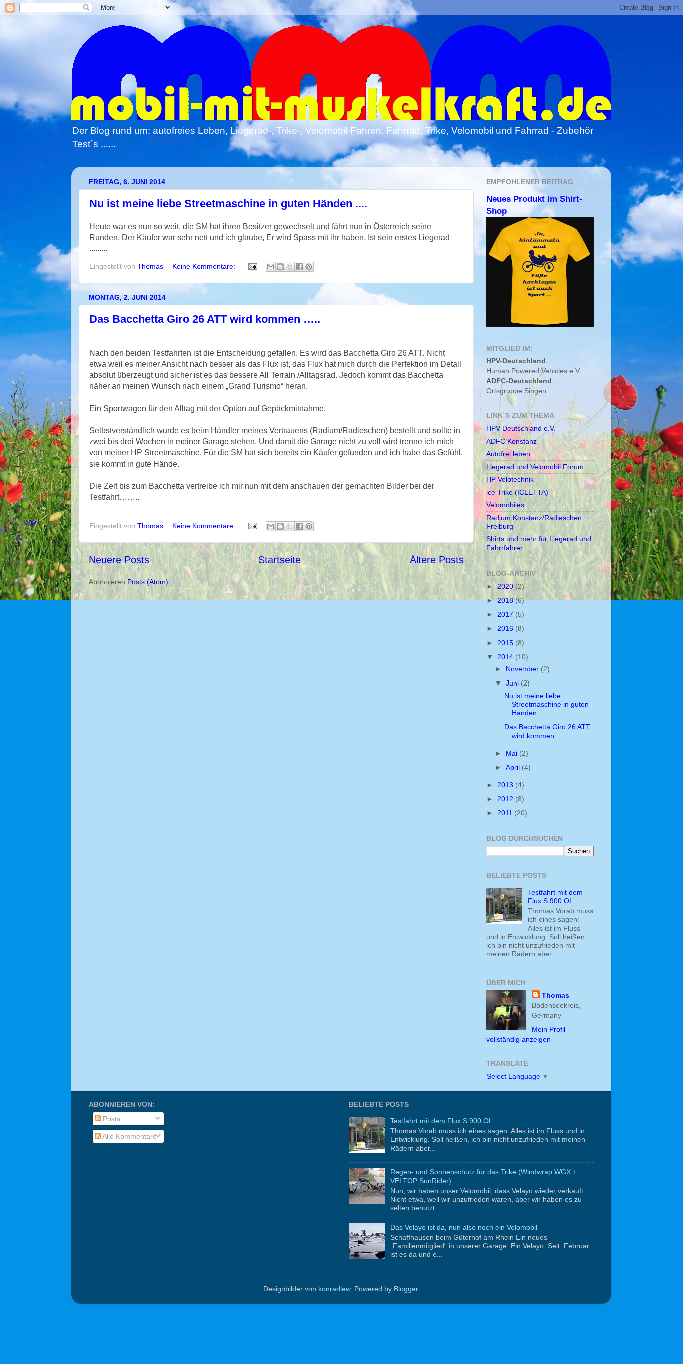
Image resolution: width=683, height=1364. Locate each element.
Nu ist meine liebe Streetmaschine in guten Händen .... (229, 203)
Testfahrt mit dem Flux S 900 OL (555, 896)
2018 (507, 600)
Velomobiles (505, 505)
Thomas (556, 995)
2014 (507, 657)
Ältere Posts (437, 559)
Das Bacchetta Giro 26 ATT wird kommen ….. (205, 319)
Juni (513, 683)
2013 (507, 785)
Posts (110, 1119)
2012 (507, 799)
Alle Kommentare (129, 1136)
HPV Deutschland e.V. (521, 428)
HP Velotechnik (510, 479)
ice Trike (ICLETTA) (517, 492)
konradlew (334, 1289)
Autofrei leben (508, 454)
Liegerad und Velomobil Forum (535, 467)
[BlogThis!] (281, 267)
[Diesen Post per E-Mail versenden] (271, 267)
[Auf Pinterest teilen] (309, 267)
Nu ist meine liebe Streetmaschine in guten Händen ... (546, 704)
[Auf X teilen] (290, 267)
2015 (507, 643)
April (514, 767)
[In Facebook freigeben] (299, 267)
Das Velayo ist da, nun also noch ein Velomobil (464, 1227)
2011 (506, 813)
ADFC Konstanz (511, 441)
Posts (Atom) (148, 582)
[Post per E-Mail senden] (252, 266)
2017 (507, 614)
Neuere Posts (119, 559)
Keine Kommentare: (205, 266)
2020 (507, 586)
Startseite (279, 559)
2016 (507, 628)
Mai (513, 753)
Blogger (406, 1289)
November (523, 669)
